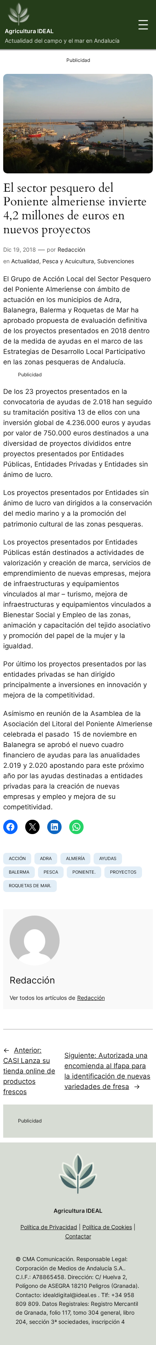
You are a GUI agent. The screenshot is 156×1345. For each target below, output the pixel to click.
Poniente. (84, 872)
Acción (17, 858)
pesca (51, 872)
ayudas (107, 858)
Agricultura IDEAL (29, 31)
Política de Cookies (107, 1227)
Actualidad (25, 261)
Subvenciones (115, 261)
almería (75, 858)
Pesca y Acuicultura (68, 261)
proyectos (123, 872)
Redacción (71, 249)
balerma (19, 872)
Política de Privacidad (48, 1227)
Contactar (78, 1236)
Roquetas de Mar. (30, 885)
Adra (46, 858)
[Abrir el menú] (143, 25)
